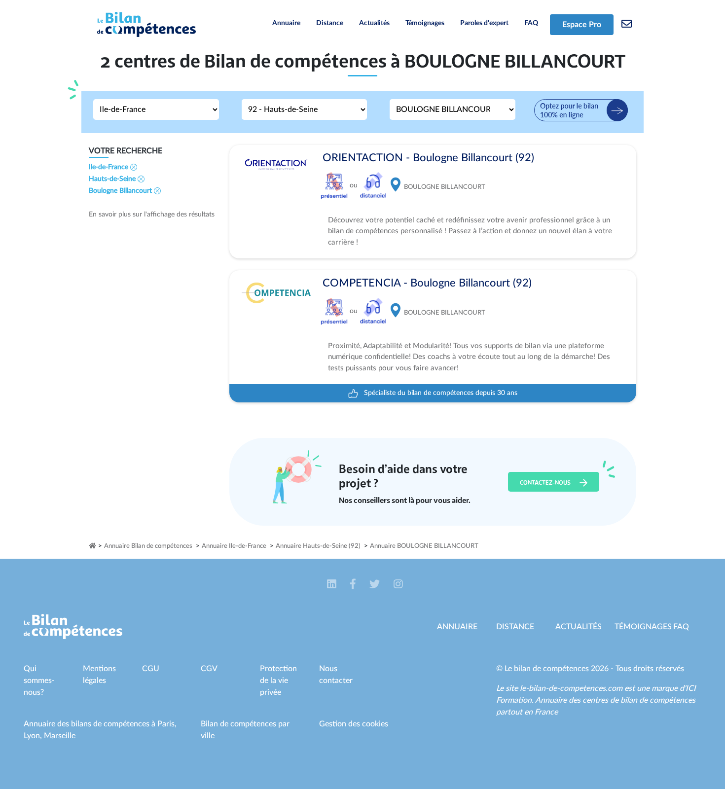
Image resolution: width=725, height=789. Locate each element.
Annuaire (286, 23)
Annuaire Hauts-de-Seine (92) (318, 546)
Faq (681, 627)
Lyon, (34, 736)
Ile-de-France (109, 167)
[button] (332, 584)
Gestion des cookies (353, 724)
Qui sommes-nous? (39, 680)
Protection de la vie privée (278, 680)
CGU (150, 669)
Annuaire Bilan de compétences (148, 546)
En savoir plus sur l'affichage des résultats (152, 214)
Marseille (59, 736)
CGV (209, 669)
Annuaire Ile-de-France (234, 546)
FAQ (531, 23)
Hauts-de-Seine (113, 179)
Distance (329, 23)
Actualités (374, 23)
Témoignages (424, 23)
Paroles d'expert (484, 23)
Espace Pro (581, 25)
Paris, (167, 724)
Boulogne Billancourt (121, 190)
